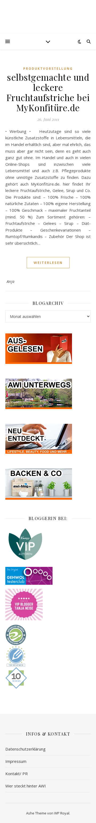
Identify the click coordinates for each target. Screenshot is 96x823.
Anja (11, 281)
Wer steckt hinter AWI (25, 786)
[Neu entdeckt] (48, 439)
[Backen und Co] (48, 484)
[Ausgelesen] (48, 348)
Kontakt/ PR (16, 773)
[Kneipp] (48, 544)
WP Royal (61, 813)
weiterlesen (48, 262)
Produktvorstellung (48, 68)
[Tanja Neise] (48, 604)
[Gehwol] (48, 576)
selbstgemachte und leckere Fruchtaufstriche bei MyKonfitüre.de (48, 92)
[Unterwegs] (48, 394)
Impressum (15, 761)
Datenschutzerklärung (25, 749)
